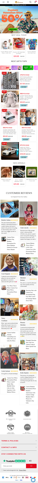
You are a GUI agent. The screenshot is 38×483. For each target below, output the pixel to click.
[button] (15, 30)
